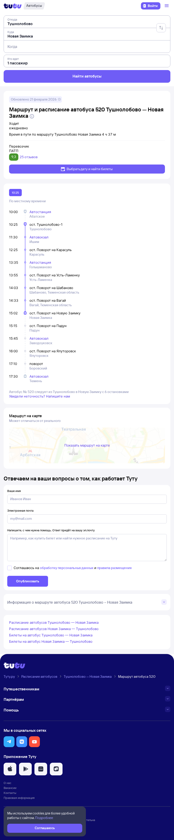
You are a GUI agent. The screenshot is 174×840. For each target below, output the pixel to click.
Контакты (10, 793)
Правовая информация (19, 798)
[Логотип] (13, 6)
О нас (7, 783)
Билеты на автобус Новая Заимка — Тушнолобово (50, 641)
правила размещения (114, 568)
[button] (9, 741)
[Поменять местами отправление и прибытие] (161, 27)
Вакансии (10, 788)
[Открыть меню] (167, 6)
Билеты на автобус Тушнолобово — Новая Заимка (50, 635)
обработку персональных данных (66, 568)
